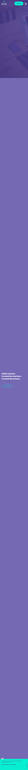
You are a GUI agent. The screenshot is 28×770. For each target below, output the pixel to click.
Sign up (19, 3)
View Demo (7, 386)
